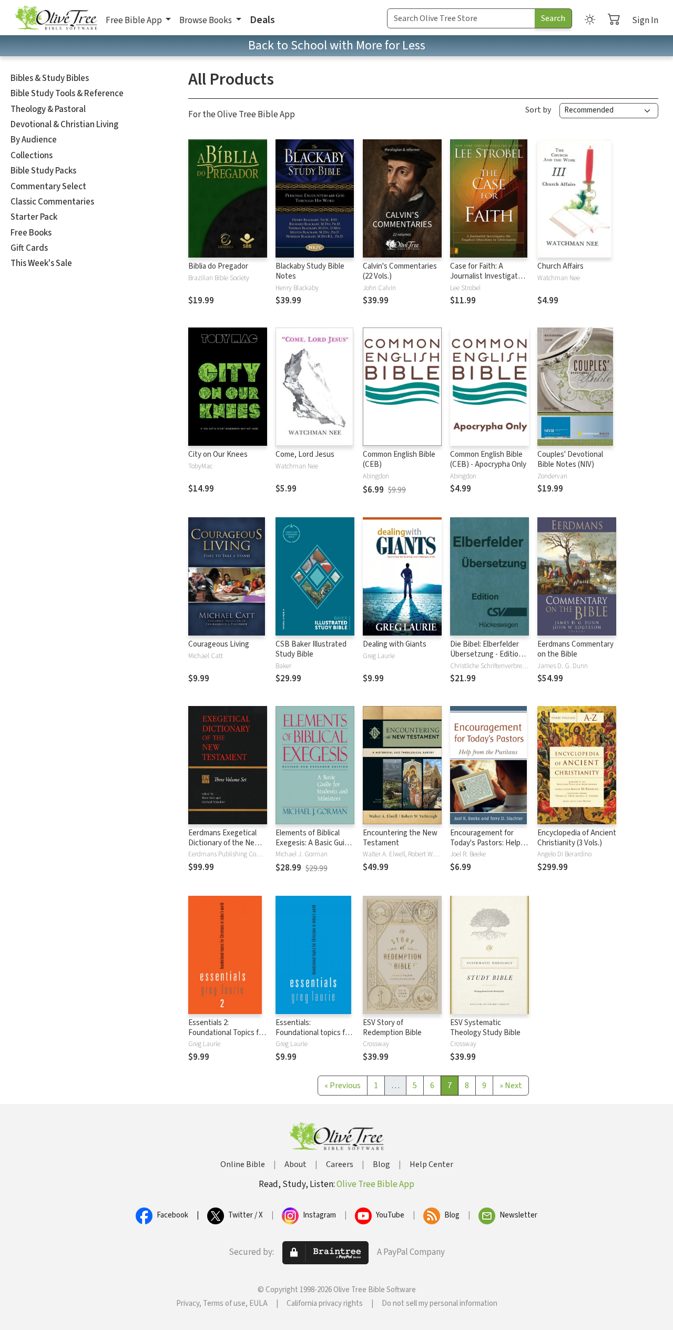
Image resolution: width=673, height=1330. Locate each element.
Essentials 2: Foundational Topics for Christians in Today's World (227, 1037)
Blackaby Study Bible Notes (310, 271)
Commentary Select (48, 186)
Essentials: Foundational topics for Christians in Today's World (314, 1037)
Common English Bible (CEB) (399, 459)
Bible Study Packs (43, 171)
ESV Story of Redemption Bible (392, 1027)
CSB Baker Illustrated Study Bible (311, 649)
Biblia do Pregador (218, 266)
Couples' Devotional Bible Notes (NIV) (570, 459)
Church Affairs (560, 266)
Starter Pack (34, 217)
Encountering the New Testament (400, 837)
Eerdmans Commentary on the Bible (575, 649)
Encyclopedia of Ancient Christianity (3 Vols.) (576, 837)
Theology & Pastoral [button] (48, 109)
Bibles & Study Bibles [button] (50, 78)
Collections (32, 155)
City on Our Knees (218, 454)
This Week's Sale (41, 263)
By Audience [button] (34, 140)
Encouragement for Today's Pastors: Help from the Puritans (485, 842)
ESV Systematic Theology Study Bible (485, 1027)
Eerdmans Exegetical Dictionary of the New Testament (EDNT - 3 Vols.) (224, 847)
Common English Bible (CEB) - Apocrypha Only (488, 459)
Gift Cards (29, 248)
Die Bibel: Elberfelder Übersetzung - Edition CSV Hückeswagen (486, 654)
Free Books (31, 233)
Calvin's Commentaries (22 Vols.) (400, 271)
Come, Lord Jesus (305, 454)
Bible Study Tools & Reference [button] (67, 93)
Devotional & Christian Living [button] (64, 124)
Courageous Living (218, 644)
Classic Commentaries (52, 202)
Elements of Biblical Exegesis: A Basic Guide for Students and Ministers (314, 847)
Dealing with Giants (394, 644)
